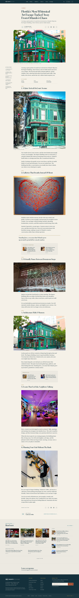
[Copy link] (45, 27)
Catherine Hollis (28, 26)
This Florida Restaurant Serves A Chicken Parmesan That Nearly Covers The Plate (50, 249)
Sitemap (50, 595)
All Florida (70, 525)
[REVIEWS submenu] (38, 1)
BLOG (36, 595)
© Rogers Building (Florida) (19, 149)
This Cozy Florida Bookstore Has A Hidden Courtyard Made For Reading (27, 542)
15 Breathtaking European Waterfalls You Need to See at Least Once (63, 545)
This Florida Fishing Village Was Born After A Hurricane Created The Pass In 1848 (14, 551)
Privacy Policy (45, 595)
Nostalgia (51, 1)
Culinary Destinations (33, 580)
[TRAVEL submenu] (32, 1)
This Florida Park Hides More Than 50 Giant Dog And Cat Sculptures (35, 551)
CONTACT (32, 595)
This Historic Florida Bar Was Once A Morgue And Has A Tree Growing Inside (12, 542)
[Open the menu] (72, 2)
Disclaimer (40, 595)
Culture (41, 1)
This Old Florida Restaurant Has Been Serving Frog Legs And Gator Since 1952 (31, 377)
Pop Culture (31, 587)
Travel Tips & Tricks (32, 589)
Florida (23, 8)
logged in (28, 570)
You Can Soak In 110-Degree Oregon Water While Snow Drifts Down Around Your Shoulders (62, 539)
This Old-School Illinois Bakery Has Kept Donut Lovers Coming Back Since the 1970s (62, 532)
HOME (27, 1)
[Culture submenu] (43, 1)
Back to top (40, 558)
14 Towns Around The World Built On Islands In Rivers (62, 551)
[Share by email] (56, 27)
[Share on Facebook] (51, 27)
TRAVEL (30, 1)
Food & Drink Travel (32, 582)
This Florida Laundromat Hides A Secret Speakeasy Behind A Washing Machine (51, 376)
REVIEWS (36, 1)
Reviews (30, 584)
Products (30, 586)
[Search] (64, 2)
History (47, 1)
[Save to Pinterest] (54, 27)
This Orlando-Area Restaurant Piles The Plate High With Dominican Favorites (31, 249)
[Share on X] (48, 27)
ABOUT (29, 595)
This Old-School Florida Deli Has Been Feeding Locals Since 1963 (41, 542)
